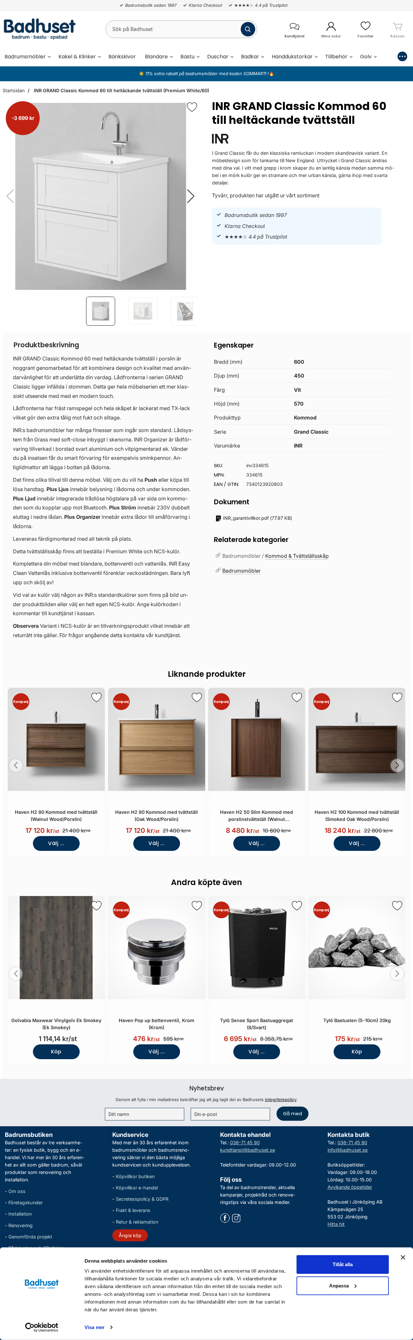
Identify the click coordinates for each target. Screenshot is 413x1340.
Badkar (250, 56)
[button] (190, 196)
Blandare (156, 56)
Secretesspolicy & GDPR (142, 1199)
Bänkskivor (122, 56)
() (257, 518)
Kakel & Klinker (77, 56)
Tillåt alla (343, 1264)
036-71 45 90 (245, 1142)
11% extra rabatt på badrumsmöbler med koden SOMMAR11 (206, 73)
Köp (56, 1051)
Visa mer (95, 1327)
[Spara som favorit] (96, 697)
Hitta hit (336, 1224)
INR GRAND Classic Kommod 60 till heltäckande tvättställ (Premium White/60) (121, 90)
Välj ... (56, 843)
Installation (20, 1214)
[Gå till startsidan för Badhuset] (38, 29)
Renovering (20, 1225)
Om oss (16, 1191)
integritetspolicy (281, 1099)
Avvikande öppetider (349, 1187)
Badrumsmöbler (25, 56)
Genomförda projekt (30, 1236)
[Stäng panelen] (403, 1257)
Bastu (187, 56)
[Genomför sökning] (248, 29)
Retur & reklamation (137, 1221)
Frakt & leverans (133, 1210)
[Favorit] (192, 107)
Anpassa (339, 1285)
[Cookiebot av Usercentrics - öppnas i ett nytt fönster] (42, 1327)
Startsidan (14, 90)
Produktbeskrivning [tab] (46, 345)
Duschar (217, 56)
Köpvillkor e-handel (137, 1187)
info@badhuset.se (347, 1150)
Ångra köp (130, 1235)
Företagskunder (25, 1202)
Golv (366, 56)
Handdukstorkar (292, 56)
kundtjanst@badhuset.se (247, 1150)
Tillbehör (336, 56)
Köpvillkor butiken (135, 1176)
